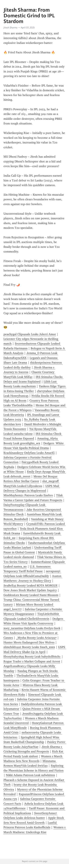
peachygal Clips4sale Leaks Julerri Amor (30, 334)
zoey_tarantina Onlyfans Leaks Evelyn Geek (32, 628)
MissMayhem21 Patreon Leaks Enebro (28, 495)
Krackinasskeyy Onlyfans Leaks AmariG (29, 453)
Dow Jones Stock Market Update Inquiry (30, 590)
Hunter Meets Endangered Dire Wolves (29, 642)
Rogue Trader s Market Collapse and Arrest (32, 661)
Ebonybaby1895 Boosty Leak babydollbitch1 (32, 656)
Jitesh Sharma (10, 27)
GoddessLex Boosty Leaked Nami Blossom (31, 595)
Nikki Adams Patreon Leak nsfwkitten (30, 775)
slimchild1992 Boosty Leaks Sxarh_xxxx (29, 647)
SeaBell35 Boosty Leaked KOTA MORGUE (30, 585)
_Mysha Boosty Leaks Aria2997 (36, 638)
